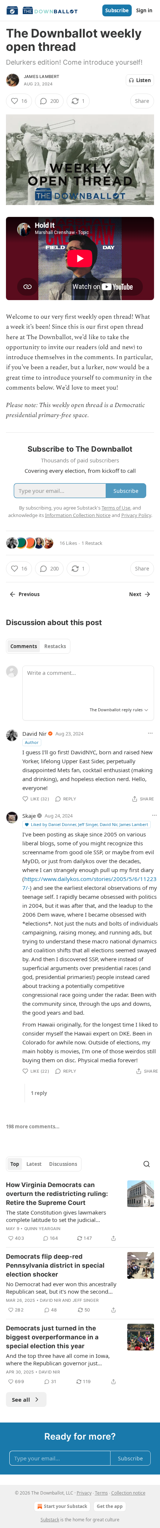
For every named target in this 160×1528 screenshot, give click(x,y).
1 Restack (91, 543)
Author (32, 742)
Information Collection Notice (78, 515)
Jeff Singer (86, 1300)
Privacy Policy (136, 515)
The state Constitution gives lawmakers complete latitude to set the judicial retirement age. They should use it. (56, 1216)
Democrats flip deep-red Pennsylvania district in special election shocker (55, 1265)
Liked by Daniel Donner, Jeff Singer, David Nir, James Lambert (89, 824)
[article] (80, 1211)
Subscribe (117, 10)
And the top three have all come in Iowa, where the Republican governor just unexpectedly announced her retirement (58, 1359)
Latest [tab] (34, 1164)
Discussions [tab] (63, 1164)
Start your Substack (65, 1506)
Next (135, 594)
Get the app (110, 1506)
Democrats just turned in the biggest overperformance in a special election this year (52, 1337)
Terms (101, 1493)
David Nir (34, 733)
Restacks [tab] (55, 646)
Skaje (29, 815)
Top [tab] (14, 1164)
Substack (50, 1519)
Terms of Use (116, 507)
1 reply (39, 1093)
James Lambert (42, 76)
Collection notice (128, 1493)
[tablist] (38, 646)
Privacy (84, 1493)
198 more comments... (33, 1126)
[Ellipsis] (150, 733)
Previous (29, 594)
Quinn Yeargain (42, 1228)
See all (21, 1399)
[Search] (146, 1164)
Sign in (144, 10)
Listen (143, 80)
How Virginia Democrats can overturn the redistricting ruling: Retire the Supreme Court (57, 1193)
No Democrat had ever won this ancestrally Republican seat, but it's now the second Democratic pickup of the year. (61, 1287)
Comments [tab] (23, 646)
